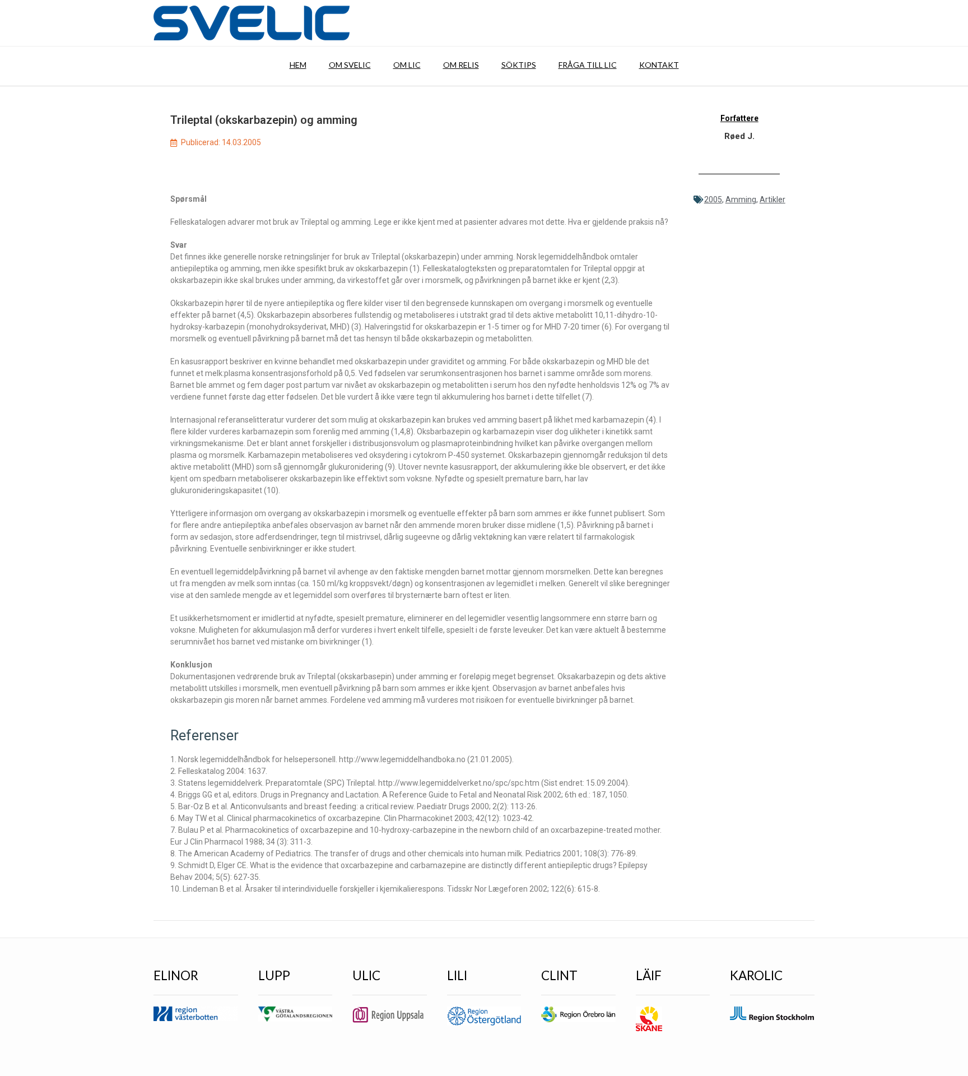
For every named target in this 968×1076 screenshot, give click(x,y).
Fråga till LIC (588, 64)
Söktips (518, 64)
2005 (713, 199)
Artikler (772, 199)
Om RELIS (461, 64)
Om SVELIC (350, 64)
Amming (740, 199)
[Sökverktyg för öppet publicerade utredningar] (251, 23)
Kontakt (659, 64)
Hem (298, 64)
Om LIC (407, 64)
